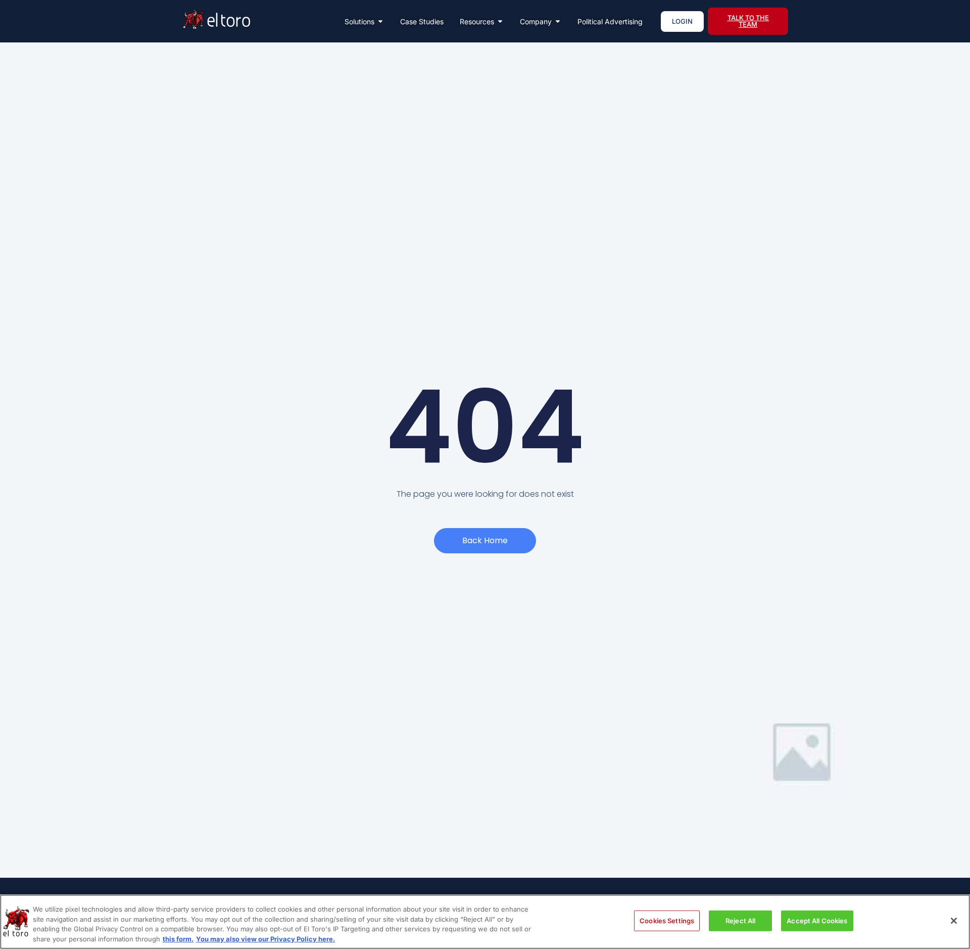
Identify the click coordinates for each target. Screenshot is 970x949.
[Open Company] (557, 21)
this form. (178, 938)
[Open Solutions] (380, 21)
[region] (485, 921)
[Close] (954, 921)
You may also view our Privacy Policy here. (265, 938)
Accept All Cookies (817, 921)
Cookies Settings (667, 921)
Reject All (740, 921)
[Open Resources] (500, 21)
